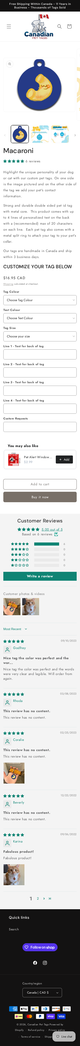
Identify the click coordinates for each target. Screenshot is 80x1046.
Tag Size (9, 328)
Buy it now (40, 497)
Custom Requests (15, 418)
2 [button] (38, 898)
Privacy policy (57, 1030)
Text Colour (11, 310)
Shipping (8, 284)
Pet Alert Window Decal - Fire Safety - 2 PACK (38, 457)
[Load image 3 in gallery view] (60, 134)
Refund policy (36, 1030)
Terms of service (30, 1036)
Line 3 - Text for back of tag (23, 382)
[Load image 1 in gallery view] (20, 134)
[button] (9, 26)
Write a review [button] (40, 576)
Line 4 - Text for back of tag (23, 400)
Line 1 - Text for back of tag (23, 346)
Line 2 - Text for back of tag (23, 364)
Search (14, 929)
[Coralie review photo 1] (14, 773)
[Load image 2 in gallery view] (40, 134)
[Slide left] (5, 135)
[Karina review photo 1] (14, 874)
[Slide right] (75, 135)
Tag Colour (11, 292)
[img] (13, 641)
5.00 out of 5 (52, 529)
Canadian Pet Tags (38, 1024)
